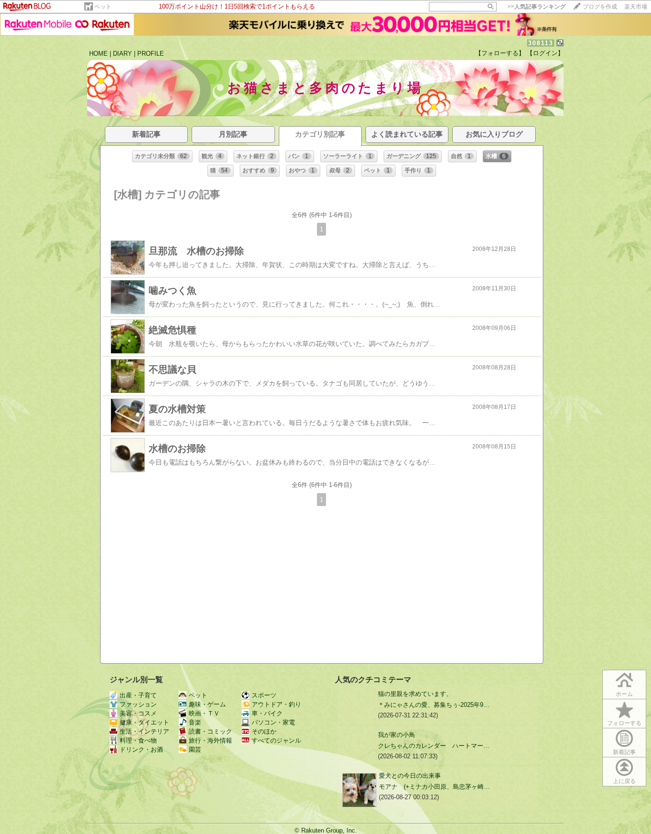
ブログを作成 (600, 6)
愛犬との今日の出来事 (410, 775)
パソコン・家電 (273, 722)
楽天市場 (635, 6)
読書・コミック (210, 731)
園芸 (195, 749)
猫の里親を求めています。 (415, 693)
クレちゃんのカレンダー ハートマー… (433, 745)
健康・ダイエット (144, 722)
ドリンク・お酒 (141, 749)
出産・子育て (138, 695)
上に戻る (624, 781)
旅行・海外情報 (210, 740)
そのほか (264, 731)
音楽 (195, 722)
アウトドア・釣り (276, 704)
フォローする (624, 723)
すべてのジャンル (276, 740)
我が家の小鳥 (396, 734)
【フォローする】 (500, 53)
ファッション (138, 704)
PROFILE (150, 53)
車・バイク (267, 713)
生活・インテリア (144, 731)
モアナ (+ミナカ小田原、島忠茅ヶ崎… (434, 786)
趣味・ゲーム (207, 704)
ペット (103, 6)
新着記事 (624, 752)
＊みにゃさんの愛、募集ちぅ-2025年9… (433, 704)
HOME (98, 53)
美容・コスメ (138, 713)
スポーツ (264, 695)
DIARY (122, 53)
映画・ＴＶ (204, 713)
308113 (540, 43)
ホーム (624, 694)
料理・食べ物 (138, 740)
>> (537, 6)
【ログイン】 (545, 53)
